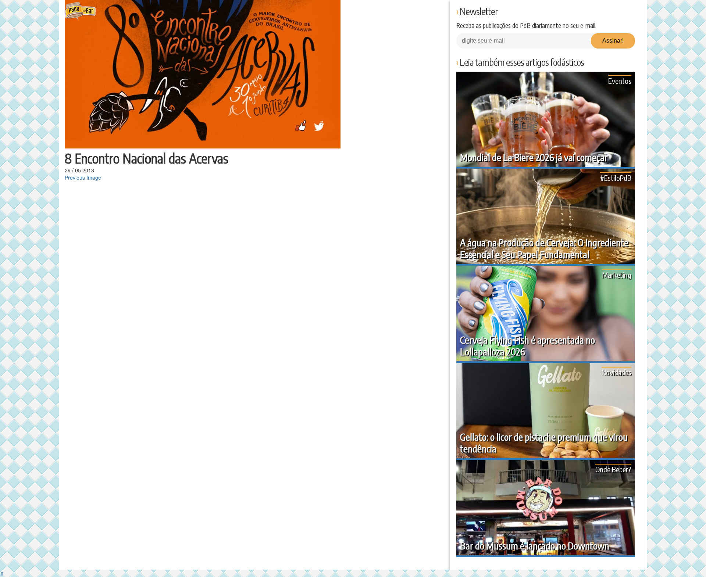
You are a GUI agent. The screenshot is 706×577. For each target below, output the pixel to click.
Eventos (619, 80)
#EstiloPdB (615, 177)
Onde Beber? (613, 469)
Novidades (616, 372)
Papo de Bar (80, 11)
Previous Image (83, 177)
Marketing (616, 274)
